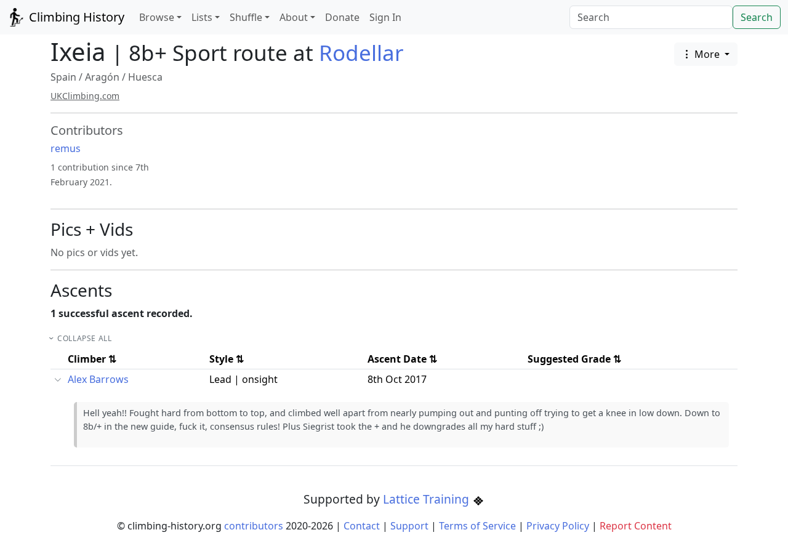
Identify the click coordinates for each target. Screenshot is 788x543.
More (707, 54)
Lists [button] (201, 17)
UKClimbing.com (84, 96)
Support (409, 526)
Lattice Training (427, 499)
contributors (253, 526)
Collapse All (84, 338)
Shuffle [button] (246, 17)
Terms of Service (477, 526)
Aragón (102, 77)
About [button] (293, 17)
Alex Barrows (98, 379)
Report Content (636, 526)
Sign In (385, 17)
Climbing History (75, 17)
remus (65, 148)
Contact (362, 526)
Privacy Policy (557, 526)
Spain (63, 77)
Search (757, 17)
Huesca (145, 77)
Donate (342, 17)
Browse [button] (156, 17)
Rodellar (361, 52)
